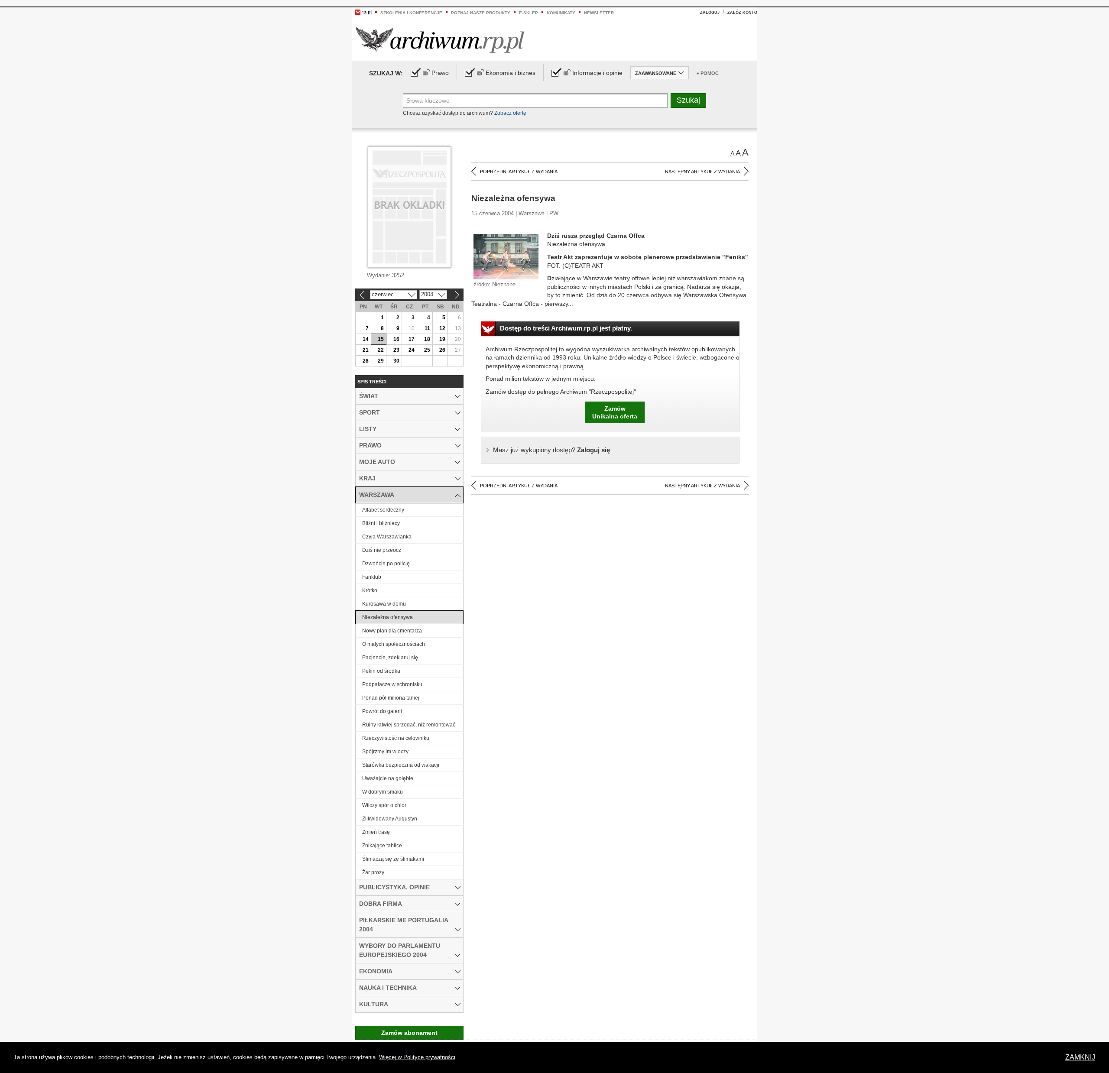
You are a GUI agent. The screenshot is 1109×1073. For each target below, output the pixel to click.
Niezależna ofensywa (387, 617)
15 (381, 339)
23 (396, 350)
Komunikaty (561, 12)
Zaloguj (710, 12)
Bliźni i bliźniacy (381, 523)
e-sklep (528, 12)
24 (412, 350)
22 (381, 350)
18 (427, 339)
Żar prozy (373, 872)
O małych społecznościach (393, 644)
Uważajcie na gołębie (387, 778)
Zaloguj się (551, 450)
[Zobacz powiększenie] (505, 256)
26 (442, 350)
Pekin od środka (381, 671)
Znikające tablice (382, 846)
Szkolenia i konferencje (411, 12)
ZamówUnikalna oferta (614, 412)
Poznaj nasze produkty (480, 12)
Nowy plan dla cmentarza (392, 631)
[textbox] (535, 100)
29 (381, 361)
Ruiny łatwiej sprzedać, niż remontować (408, 725)
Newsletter (599, 12)
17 (412, 339)
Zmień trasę (376, 832)
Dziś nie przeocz (381, 550)
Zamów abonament (409, 1032)
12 (442, 328)
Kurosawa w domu (384, 604)
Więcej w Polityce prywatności (417, 1057)
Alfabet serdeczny (383, 510)
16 (396, 339)
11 (427, 328)
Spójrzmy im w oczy (385, 752)
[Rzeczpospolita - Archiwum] (440, 39)
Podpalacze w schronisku (392, 684)
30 (396, 361)
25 (427, 350)
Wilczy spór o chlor (384, 805)
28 (366, 361)
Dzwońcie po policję (386, 564)
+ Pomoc (708, 73)
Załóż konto (742, 12)
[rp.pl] (363, 11)
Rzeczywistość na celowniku (395, 738)
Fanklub (371, 577)
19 (442, 339)
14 (366, 339)
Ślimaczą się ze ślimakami (393, 859)
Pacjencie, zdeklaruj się (390, 658)
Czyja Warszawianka (387, 537)
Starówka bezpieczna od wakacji (400, 765)
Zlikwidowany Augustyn (389, 819)
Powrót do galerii (382, 711)
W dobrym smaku (382, 792)
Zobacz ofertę (510, 113)
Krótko (369, 590)
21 (366, 350)
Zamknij (1080, 1057)
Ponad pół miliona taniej (390, 698)
